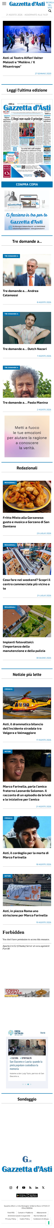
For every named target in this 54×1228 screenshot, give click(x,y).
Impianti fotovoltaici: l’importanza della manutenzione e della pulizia (24, 646)
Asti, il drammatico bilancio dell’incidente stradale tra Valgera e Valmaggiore (23, 728)
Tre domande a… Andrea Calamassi (20, 293)
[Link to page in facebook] (17, 1188)
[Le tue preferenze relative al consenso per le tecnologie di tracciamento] (49, 1223)
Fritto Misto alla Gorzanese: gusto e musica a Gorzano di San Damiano (26, 522)
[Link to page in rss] (30, 1188)
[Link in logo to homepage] (27, 1168)
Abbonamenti (41, 1213)
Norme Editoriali (40, 1216)
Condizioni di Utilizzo (41, 1219)
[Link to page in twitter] (43, 1188)
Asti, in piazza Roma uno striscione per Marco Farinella (25, 913)
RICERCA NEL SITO (50, 3)
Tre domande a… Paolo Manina (25, 402)
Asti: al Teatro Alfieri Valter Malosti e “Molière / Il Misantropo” (23, 62)
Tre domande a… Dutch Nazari (25, 349)
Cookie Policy (25, 1219)
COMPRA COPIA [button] (27, 185)
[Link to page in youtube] (24, 1188)
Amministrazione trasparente (19, 1216)
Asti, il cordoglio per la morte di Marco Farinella (26, 855)
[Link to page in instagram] (11, 1188)
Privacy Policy (10, 1219)
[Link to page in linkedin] (37, 1188)
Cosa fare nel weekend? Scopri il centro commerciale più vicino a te (26, 584)
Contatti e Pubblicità (25, 1213)
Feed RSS (11, 1213)
